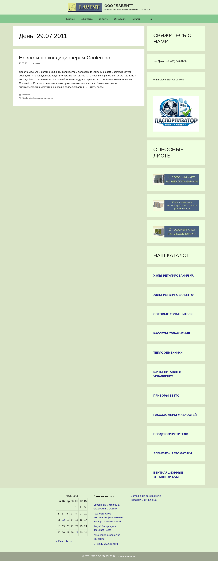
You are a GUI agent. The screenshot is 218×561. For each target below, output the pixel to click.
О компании (120, 19)
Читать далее (96, 87)
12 (63, 519)
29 (76, 532)
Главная (70, 19)
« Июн (59, 541)
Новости (26, 94)
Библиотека (87, 19)
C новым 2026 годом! (105, 543)
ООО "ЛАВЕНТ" (118, 6)
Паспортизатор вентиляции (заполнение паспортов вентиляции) (107, 517)
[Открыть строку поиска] (151, 19)
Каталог (136, 19)
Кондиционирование (43, 98)
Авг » (68, 541)
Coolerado (27, 98)
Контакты (103, 19)
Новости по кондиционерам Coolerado (64, 57)
